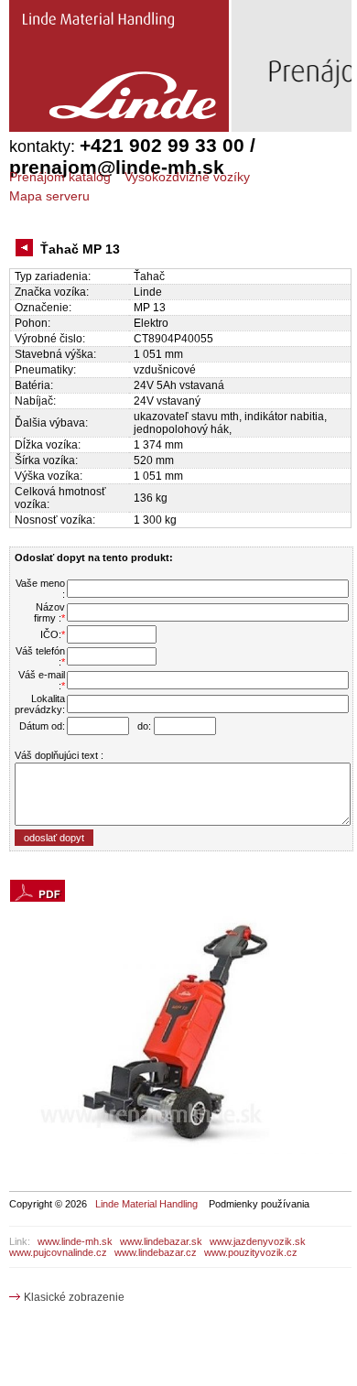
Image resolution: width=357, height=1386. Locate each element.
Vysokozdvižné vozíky (187, 176)
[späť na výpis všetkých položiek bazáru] (27, 249)
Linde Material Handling (146, 1203)
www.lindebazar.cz (155, 1252)
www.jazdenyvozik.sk (258, 1241)
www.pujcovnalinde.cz (58, 1252)
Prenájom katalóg (60, 176)
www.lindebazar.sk (161, 1241)
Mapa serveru (49, 196)
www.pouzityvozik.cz (251, 1252)
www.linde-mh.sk (75, 1241)
